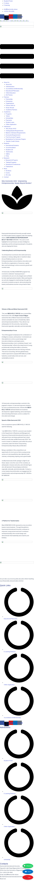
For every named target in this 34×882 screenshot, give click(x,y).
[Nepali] (18, 21)
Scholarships (9, 118)
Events (8, 173)
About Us (6, 82)
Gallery (8, 154)
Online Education (11, 93)
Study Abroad (10, 107)
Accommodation (11, 147)
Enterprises (9, 101)
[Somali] (21, 21)
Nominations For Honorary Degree (16, 139)
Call (27, 877)
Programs (9, 114)
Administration (10, 86)
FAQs (7, 156)
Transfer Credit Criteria (12, 141)
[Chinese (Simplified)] (8, 21)
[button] (17, 61)
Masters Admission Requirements (15, 133)
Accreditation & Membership (14, 88)
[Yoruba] (27, 21)
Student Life (9, 149)
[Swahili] (24, 21)
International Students (12, 145)
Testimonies (9, 152)
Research (6, 158)
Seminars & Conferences (13, 164)
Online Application (11, 124)
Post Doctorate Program (13, 137)
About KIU (9, 84)
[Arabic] (4, 21)
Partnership (9, 99)
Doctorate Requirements (13, 135)
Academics (7, 112)
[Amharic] (1, 21)
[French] (15, 21)
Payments (9, 120)
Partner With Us (10, 105)
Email (28, 871)
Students (6, 143)
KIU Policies (9, 95)
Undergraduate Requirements (14, 131)
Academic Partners (11, 110)
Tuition (8, 116)
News (5, 168)
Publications (9, 166)
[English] (12, 21)
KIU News (8, 171)
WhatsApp (28, 866)
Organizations (10, 103)
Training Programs (11, 162)
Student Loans (10, 122)
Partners (6, 97)
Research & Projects (12, 160)
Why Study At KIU (11, 128)
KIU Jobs (8, 175)
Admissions (7, 126)
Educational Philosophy (12, 91)
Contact (6, 177)
